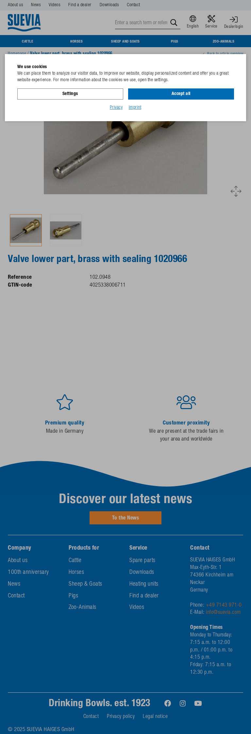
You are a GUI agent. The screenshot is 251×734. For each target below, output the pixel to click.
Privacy (116, 107)
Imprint (135, 107)
